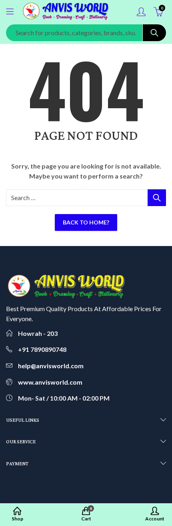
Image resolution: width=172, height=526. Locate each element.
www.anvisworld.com (50, 382)
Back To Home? (86, 222)
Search (154, 32)
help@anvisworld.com (51, 365)
